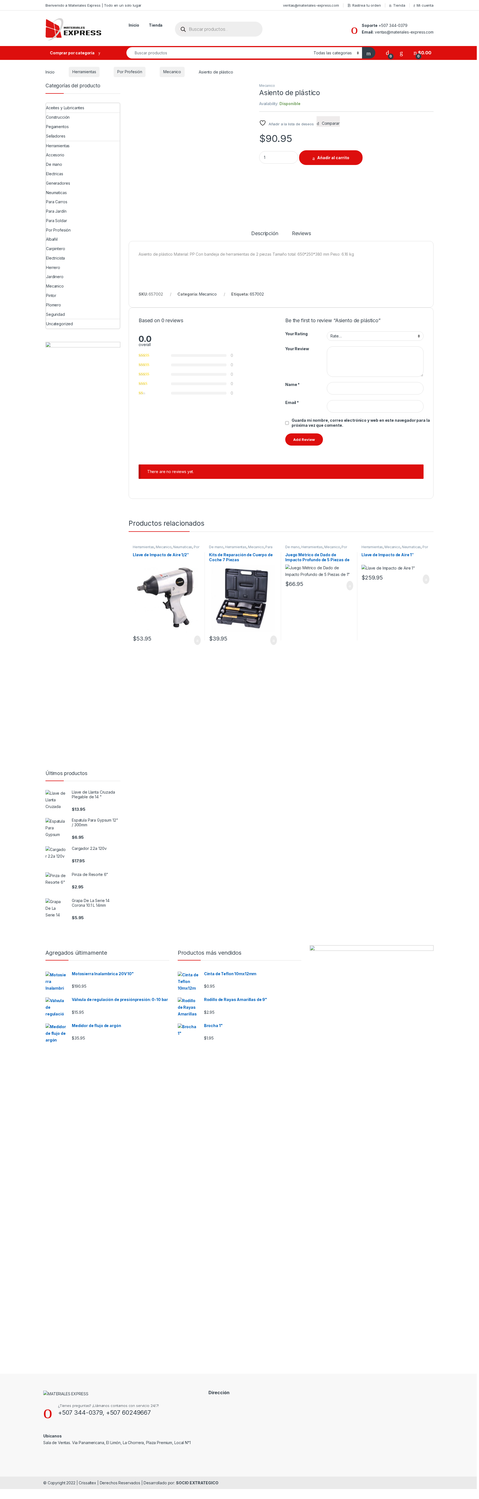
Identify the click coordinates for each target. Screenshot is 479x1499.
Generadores (58, 183)
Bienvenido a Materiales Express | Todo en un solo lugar (93, 5)
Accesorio (55, 155)
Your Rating (296, 333)
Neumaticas (182, 547)
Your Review (297, 348)
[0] (387, 52)
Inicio (134, 25)
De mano (216, 547)
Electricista (55, 258)
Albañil (52, 239)
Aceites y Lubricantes (65, 107)
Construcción (58, 117)
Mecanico (172, 71)
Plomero (53, 305)
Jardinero (54, 276)
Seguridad (55, 314)
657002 (257, 294)
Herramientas (84, 71)
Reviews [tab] (301, 233)
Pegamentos (57, 126)
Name (292, 384)
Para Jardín (56, 211)
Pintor (51, 295)
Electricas (54, 173)
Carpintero (55, 248)
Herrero (53, 267)
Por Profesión (129, 71)
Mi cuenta (425, 5)
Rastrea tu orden (366, 5)
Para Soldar (56, 220)
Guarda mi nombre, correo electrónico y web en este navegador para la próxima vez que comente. (361, 423)
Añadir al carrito (333, 157)
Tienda (399, 5)
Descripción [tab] (264, 233)
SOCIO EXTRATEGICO (197, 1482)
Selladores (55, 136)
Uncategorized (59, 323)
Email (292, 402)
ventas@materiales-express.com (311, 5)
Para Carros (56, 201)
